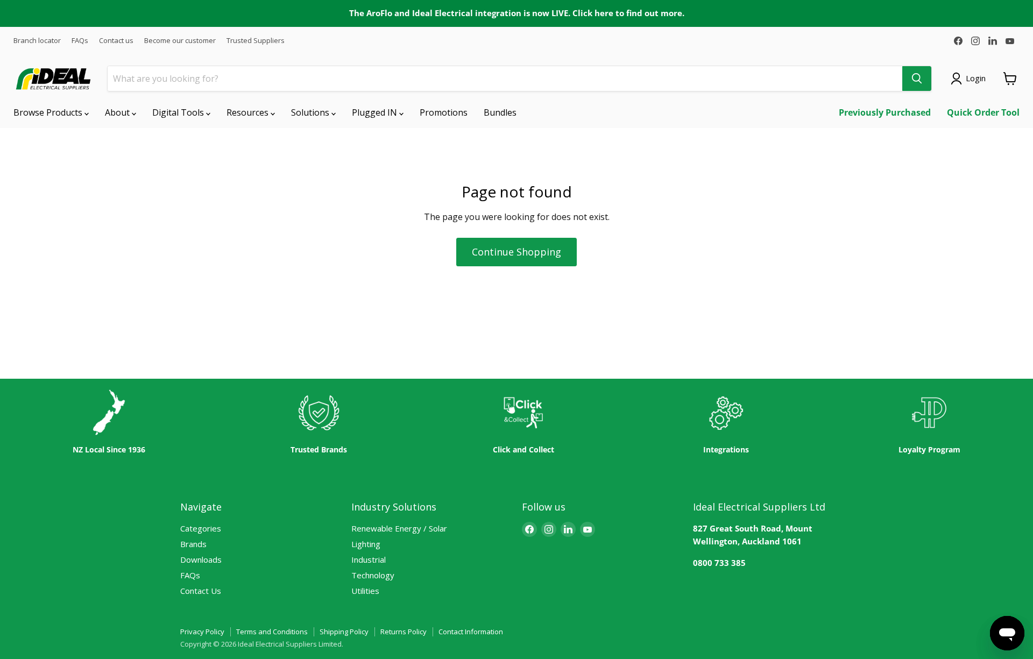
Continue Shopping (516, 251)
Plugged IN (375, 112)
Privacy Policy (202, 631)
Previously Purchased (885, 112)
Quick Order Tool (983, 112)
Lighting (365, 543)
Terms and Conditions (272, 631)
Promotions (444, 112)
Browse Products (48, 112)
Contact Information (470, 631)
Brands (193, 543)
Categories (200, 528)
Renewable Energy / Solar (399, 528)
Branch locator (37, 40)
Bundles (500, 112)
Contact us (116, 40)
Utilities (365, 590)
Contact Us (200, 590)
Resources (249, 112)
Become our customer (180, 40)
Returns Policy (403, 631)
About (118, 112)
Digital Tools (179, 112)
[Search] (916, 78)
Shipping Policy (344, 631)
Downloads (201, 559)
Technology (372, 575)
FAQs (80, 40)
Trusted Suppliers (256, 40)
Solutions (311, 112)
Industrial (368, 559)
